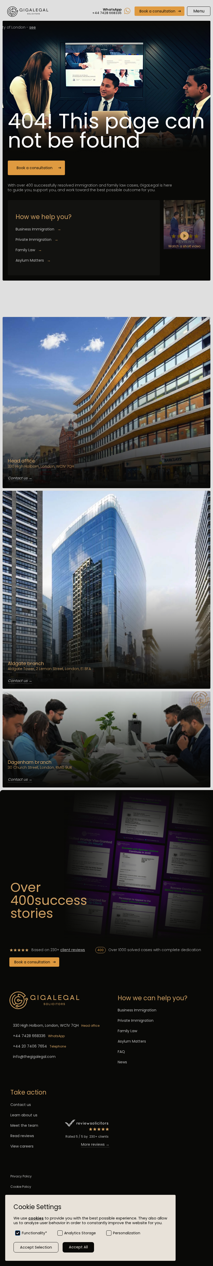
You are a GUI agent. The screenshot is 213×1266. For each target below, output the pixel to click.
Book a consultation (157, 11)
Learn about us (23, 1115)
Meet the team (24, 1125)
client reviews (72, 949)
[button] (198, 11)
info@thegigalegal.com (34, 1056)
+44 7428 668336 (29, 1035)
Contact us (20, 1104)
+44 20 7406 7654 (30, 1046)
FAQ (121, 1051)
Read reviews (22, 1135)
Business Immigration (38, 229)
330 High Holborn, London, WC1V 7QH (46, 1025)
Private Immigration (37, 239)
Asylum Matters (33, 260)
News (122, 1062)
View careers (22, 1146)
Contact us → (20, 478)
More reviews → (95, 1144)
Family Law (29, 250)
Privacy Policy (21, 1176)
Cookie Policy (20, 1186)
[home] (28, 11)
